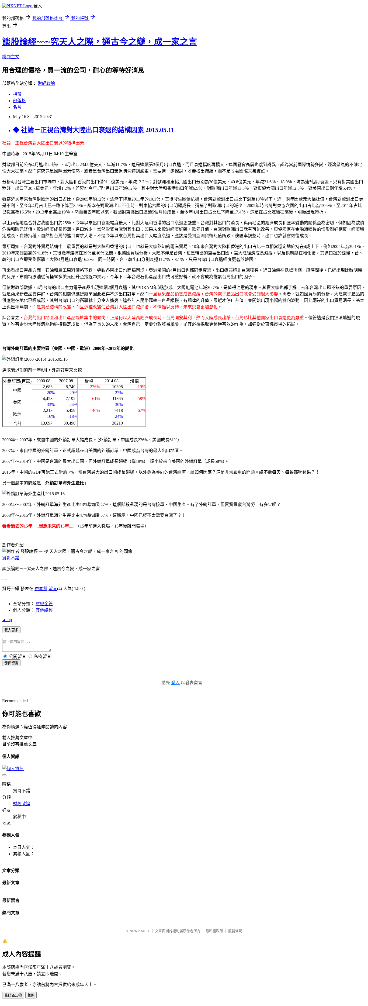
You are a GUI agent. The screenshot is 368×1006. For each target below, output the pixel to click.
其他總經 (44, 610)
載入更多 (11, 630)
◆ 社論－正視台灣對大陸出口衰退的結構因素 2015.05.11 (93, 129)
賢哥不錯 (10, 558)
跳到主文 (10, 56)
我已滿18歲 (13, 995)
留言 (52, 588)
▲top (7, 619)
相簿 (17, 94)
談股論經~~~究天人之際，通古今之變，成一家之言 (99, 42)
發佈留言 (11, 663)
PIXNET (144, 931)
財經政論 (46, 83)
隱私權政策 (214, 931)
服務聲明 (235, 931)
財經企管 (44, 603)
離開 (30, 995)
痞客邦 (40, 588)
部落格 (19, 100)
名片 (17, 107)
